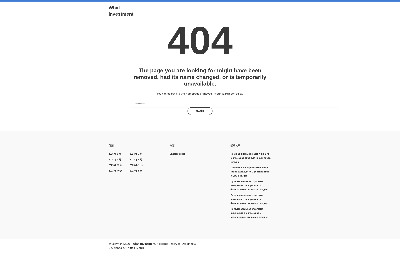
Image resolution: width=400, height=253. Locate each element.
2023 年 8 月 (136, 170)
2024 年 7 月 (136, 153)
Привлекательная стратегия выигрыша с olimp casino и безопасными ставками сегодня (249, 185)
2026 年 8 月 (115, 153)
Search (200, 111)
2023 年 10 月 (115, 170)
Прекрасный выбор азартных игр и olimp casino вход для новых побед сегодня (250, 157)
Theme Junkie (135, 248)
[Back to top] (397, 250)
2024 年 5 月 (115, 159)
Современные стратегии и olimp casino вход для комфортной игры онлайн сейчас (250, 171)
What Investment (143, 243)
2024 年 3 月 (136, 159)
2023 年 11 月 (136, 165)
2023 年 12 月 (115, 165)
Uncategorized (177, 153)
